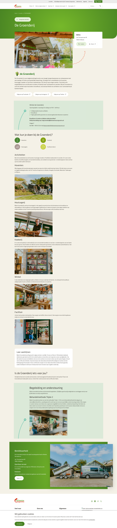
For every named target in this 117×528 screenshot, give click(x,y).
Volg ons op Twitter (59, 94)
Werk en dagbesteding (40, 6)
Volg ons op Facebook (22, 94)
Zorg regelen (71, 6)
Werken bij (79, 1)
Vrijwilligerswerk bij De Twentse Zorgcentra (64, 1)
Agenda (85, 1)
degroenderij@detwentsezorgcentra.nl (54, 125)
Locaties (51, 1)
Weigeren (29, 523)
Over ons (90, 1)
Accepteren (19, 523)
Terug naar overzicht (24, 19)
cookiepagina (92, 519)
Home (16, 13)
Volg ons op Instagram (41, 94)
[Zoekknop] (100, 6)
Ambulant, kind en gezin (60, 6)
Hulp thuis (50, 6)
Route (92, 44)
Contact (99, 1)
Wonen (31, 6)
